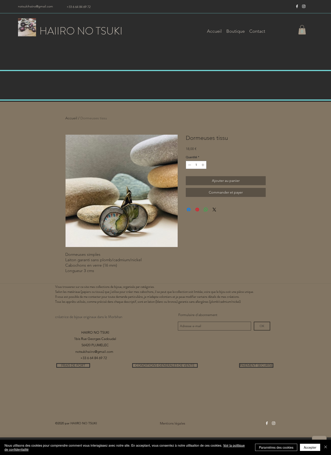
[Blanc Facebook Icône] (297, 6)
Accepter (310, 447)
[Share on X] (214, 209)
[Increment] (203, 165)
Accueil (71, 118)
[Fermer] (325, 447)
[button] (235, 31)
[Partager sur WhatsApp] (206, 209)
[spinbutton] (196, 165)
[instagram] (304, 6)
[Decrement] (189, 165)
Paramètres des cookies (276, 447)
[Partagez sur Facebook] (188, 209)
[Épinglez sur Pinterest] (197, 209)
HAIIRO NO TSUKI (80, 31)
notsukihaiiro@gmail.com (35, 6)
